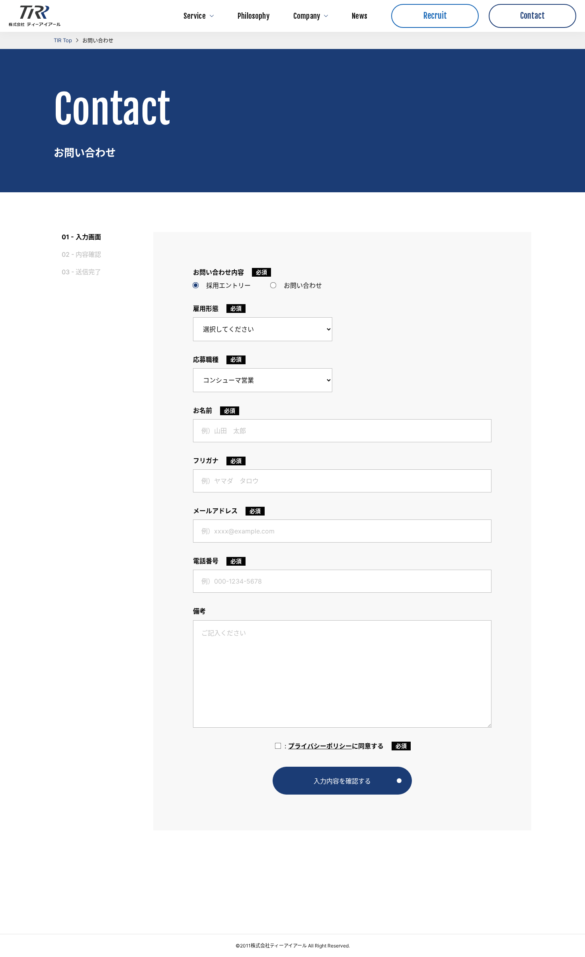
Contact (532, 16)
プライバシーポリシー (320, 746)
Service (194, 16)
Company (306, 16)
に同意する (334, 746)
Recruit (435, 16)
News (359, 16)
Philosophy (253, 16)
